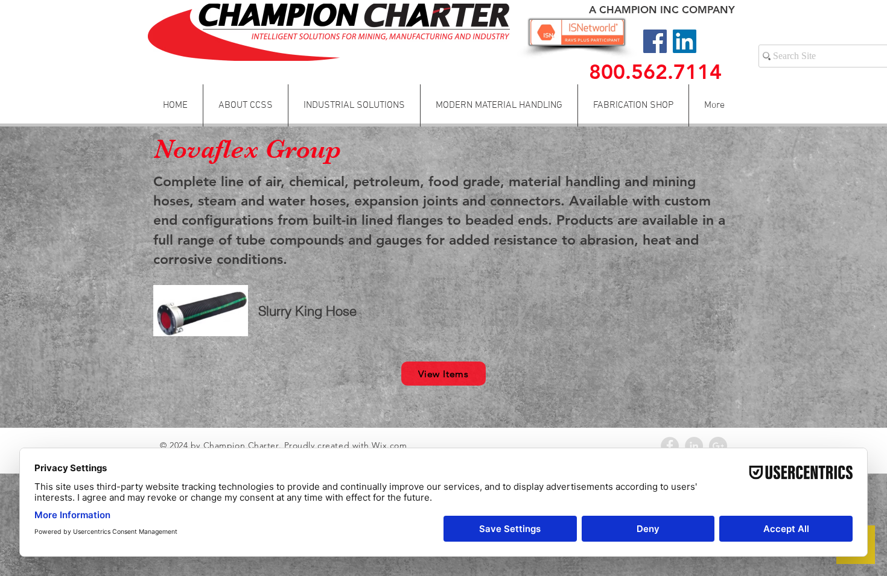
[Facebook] (655, 41)
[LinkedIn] (684, 41)
